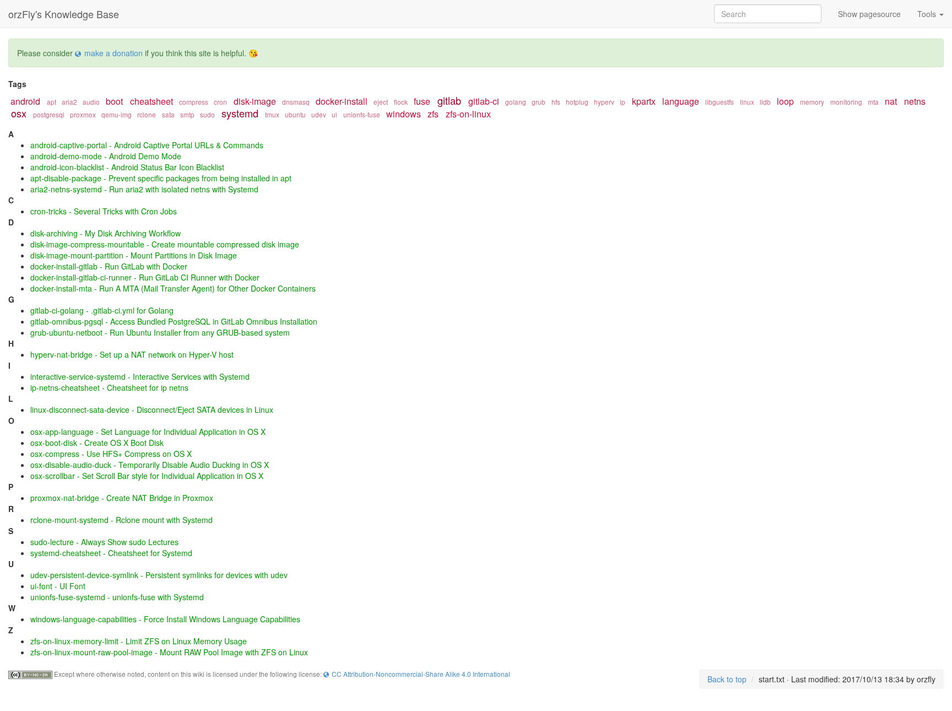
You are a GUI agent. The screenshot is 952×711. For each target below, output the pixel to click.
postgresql (48, 114)
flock (401, 101)
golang (515, 101)
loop (785, 101)
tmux (272, 114)
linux (747, 101)
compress (193, 101)
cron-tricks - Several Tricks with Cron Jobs (103, 211)
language (680, 101)
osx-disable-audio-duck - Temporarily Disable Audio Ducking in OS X (149, 464)
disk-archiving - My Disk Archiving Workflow (105, 233)
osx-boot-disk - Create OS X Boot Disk (97, 442)
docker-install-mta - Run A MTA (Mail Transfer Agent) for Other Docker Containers (173, 288)
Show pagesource (869, 13)
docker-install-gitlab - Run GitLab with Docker (108, 266)
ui (334, 114)
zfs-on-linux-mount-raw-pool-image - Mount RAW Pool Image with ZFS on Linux (169, 652)
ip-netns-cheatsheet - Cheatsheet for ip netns (109, 387)
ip (622, 101)
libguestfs (719, 101)
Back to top (727, 679)
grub (538, 101)
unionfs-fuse (361, 114)
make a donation (113, 52)
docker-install (341, 101)
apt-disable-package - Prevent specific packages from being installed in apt (160, 178)
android (25, 101)
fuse (422, 101)
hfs (555, 101)
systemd (239, 113)
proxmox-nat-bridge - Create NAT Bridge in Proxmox (121, 497)
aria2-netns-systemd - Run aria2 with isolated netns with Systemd (144, 189)
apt (51, 101)
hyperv (604, 101)
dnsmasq (296, 101)
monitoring (846, 101)
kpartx (644, 101)
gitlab (449, 100)
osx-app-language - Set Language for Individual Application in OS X (148, 431)
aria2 (69, 101)
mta (873, 101)
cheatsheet (151, 101)
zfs (433, 113)
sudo (207, 114)
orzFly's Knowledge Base (63, 14)
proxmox (83, 114)
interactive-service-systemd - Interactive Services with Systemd (140, 376)
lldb (765, 101)
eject (381, 101)
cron (220, 101)
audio (91, 101)
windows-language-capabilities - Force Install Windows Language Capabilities (165, 618)
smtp (187, 114)
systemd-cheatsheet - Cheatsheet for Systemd (111, 552)
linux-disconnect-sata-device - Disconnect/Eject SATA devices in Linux (151, 409)
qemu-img (116, 114)
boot (114, 101)
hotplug (577, 101)
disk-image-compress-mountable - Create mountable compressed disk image (164, 244)
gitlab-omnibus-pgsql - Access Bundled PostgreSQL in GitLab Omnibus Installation (173, 321)
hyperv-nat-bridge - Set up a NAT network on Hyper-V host (132, 354)
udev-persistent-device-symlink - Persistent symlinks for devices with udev (159, 574)
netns (915, 101)
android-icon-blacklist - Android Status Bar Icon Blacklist (127, 167)
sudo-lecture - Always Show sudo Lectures (104, 541)
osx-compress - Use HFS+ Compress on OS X (111, 453)
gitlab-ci (483, 101)
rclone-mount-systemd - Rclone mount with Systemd (121, 519)
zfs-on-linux (468, 113)
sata (168, 114)
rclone (146, 114)
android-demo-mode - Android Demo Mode (105, 155)
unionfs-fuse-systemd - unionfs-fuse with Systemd (117, 596)
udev (318, 114)
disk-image (255, 101)
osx (18, 113)
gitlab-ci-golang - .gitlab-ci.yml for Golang (102, 310)
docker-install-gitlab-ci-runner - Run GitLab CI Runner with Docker (144, 277)
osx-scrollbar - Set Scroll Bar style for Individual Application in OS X (146, 475)
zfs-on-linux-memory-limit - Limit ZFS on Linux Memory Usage (138, 641)
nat (891, 101)
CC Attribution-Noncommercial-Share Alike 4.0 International (421, 673)
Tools (927, 13)
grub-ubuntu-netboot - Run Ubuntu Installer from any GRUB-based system (160, 332)
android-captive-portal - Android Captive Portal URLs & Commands (146, 144)
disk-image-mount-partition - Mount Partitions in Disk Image (133, 255)
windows (403, 113)
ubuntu (295, 114)
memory (812, 101)
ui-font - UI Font (57, 585)
